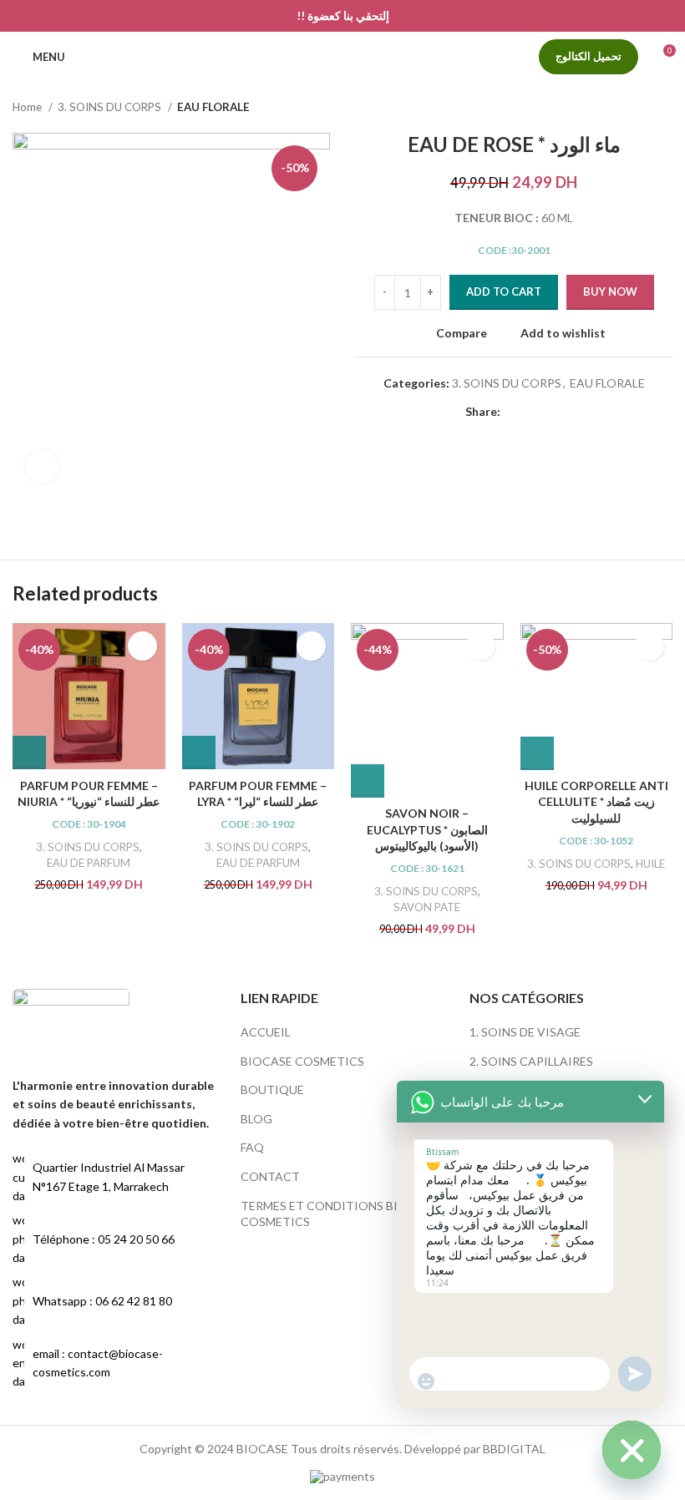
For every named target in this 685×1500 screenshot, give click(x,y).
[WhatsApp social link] (533, 412)
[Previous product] (630, 107)
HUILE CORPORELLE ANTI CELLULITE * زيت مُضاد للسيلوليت (596, 801)
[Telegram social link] (552, 412)
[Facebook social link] (514, 412)
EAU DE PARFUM (88, 862)
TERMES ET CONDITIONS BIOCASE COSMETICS (339, 1213)
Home (28, 107)
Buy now (610, 291)
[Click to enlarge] (41, 467)
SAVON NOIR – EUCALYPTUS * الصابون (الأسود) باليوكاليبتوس (427, 829)
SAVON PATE (426, 907)
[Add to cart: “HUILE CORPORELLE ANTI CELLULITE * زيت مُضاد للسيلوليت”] (537, 753)
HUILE (650, 863)
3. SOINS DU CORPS (111, 107)
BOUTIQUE (272, 1089)
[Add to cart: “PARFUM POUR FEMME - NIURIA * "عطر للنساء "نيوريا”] (29, 752)
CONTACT (270, 1176)
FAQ (252, 1147)
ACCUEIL (266, 1032)
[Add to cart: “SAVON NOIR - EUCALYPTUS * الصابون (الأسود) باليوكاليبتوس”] (367, 781)
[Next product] (664, 107)
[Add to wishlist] (142, 646)
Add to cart (503, 291)
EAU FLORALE (213, 107)
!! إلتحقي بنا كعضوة (343, 16)
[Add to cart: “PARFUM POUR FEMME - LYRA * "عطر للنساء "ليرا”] (199, 752)
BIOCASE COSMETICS (302, 1061)
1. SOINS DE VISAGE (525, 1032)
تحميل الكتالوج (589, 56)
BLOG (256, 1119)
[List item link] (114, 1239)
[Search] (87, 56)
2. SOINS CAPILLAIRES (531, 1061)
